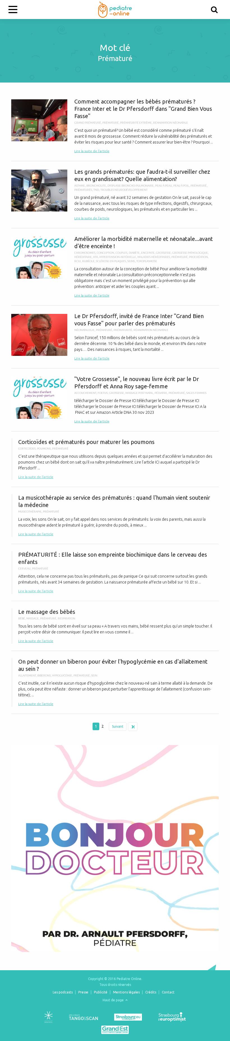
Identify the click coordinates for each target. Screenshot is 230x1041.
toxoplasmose (146, 261)
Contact (168, 992)
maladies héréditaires (153, 257)
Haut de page (114, 1000)
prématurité (123, 330)
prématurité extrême (136, 122)
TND (96, 189)
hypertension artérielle (117, 257)
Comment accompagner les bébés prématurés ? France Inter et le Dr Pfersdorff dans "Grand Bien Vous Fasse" (115, 126)
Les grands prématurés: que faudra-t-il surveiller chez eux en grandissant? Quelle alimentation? (115, 194)
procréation (198, 257)
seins (131, 261)
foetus (103, 392)
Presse (83, 992)
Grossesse (163, 252)
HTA (95, 257)
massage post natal (139, 392)
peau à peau (163, 185)
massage (32, 618)
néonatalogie (84, 330)
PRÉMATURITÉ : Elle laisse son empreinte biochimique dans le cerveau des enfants (115, 572)
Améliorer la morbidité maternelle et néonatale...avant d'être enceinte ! (115, 266)
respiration (66, 618)
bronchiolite (96, 185)
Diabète (134, 252)
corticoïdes (27, 448)
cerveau (24, 568)
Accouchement (85, 392)
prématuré (110, 122)
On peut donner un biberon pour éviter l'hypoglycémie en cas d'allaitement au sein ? (115, 682)
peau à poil (181, 185)
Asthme (79, 185)
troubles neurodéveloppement (124, 189)
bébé (21, 618)
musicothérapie (30, 511)
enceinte (148, 252)
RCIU (77, 261)
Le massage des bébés (115, 626)
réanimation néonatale (170, 122)
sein (94, 675)
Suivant (117, 726)
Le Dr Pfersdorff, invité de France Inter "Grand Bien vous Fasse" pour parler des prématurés (115, 337)
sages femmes (196, 392)
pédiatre (161, 392)
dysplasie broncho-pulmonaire (130, 185)
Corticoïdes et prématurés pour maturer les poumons (115, 459)
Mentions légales (126, 992)
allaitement (27, 675)
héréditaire (83, 257)
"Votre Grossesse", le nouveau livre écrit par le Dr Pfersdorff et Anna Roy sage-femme (115, 399)
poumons (44, 448)
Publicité (100, 992)
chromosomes (84, 252)
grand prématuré (87, 122)
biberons (44, 675)
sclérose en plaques (111, 261)
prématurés (83, 189)
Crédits (150, 992)
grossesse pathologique (190, 252)
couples (121, 252)
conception (105, 252)
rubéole (88, 261)
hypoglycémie (62, 675)
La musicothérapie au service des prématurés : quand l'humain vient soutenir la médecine (115, 515)
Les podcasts (63, 992)
